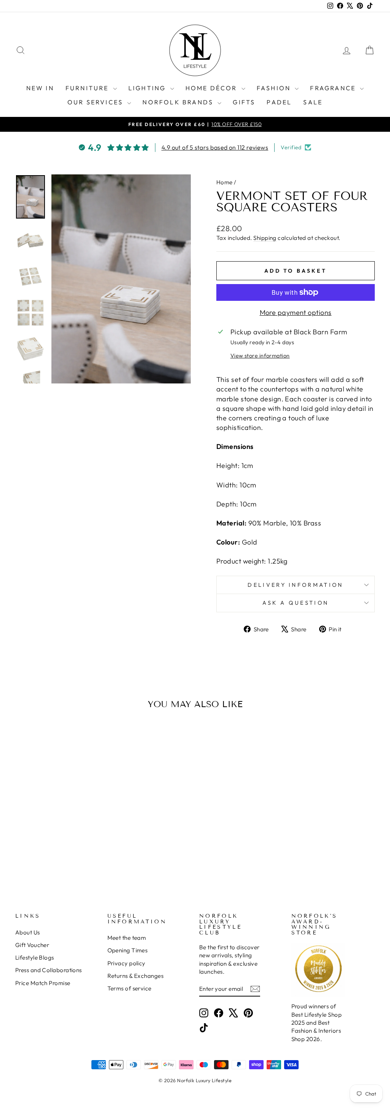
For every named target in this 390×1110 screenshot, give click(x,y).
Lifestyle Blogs (34, 957)
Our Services (96, 102)
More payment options (296, 312)
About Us (27, 932)
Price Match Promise (42, 983)
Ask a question (295, 602)
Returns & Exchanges (135, 975)
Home (224, 182)
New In (40, 88)
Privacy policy (126, 963)
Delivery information (295, 584)
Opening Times (127, 950)
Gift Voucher (32, 945)
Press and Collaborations (48, 970)
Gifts (244, 102)
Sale (313, 102)
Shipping (265, 237)
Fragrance (334, 88)
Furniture (88, 88)
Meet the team (126, 937)
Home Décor (212, 88)
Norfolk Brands (179, 102)
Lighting (148, 88)
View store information (260, 355)
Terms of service (129, 988)
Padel (279, 102)
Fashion (275, 88)
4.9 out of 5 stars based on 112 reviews (215, 147)
